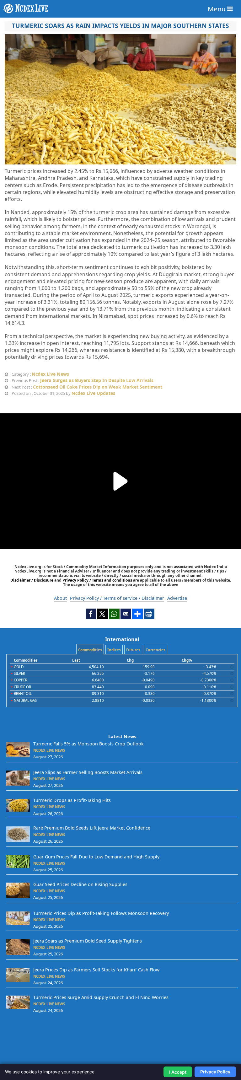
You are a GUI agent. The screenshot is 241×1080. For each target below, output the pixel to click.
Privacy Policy (215, 1071)
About (60, 598)
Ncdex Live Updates (93, 393)
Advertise (177, 598)
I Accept (177, 1072)
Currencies (155, 649)
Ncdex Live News (50, 374)
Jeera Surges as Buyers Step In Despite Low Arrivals (96, 380)
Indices (114, 649)
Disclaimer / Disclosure (32, 580)
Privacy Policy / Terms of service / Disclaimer (117, 598)
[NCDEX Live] (120, 8)
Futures (133, 649)
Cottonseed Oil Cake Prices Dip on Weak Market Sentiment (97, 387)
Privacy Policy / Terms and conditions (97, 580)
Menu (217, 8)
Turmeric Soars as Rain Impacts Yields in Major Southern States (120, 25)
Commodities (90, 649)
